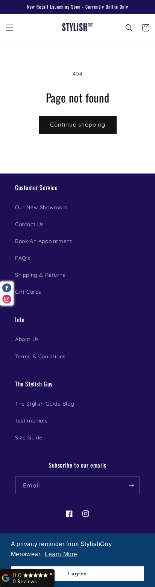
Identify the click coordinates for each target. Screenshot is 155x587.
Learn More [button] (61, 554)
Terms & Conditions (40, 356)
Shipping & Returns (40, 275)
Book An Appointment (43, 241)
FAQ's (22, 258)
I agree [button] (77, 573)
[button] (9, 28)
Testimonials (31, 420)
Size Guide (29, 437)
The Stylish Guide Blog (44, 403)
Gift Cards (28, 291)
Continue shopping (77, 124)
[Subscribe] (131, 485)
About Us (27, 339)
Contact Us (29, 224)
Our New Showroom (41, 207)
